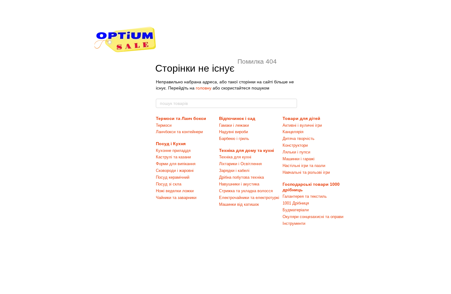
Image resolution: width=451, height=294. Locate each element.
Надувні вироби (233, 131)
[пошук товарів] (292, 103)
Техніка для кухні (235, 157)
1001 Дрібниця (296, 203)
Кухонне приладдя (173, 150)
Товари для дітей (301, 118)
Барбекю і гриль (234, 138)
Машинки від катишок (239, 204)
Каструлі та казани (173, 157)
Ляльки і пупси (296, 152)
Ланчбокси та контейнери (179, 131)
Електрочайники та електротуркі (249, 197)
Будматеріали (296, 210)
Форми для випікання (175, 163)
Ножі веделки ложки (175, 191)
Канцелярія (293, 131)
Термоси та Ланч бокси (181, 118)
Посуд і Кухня (171, 143)
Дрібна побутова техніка (241, 177)
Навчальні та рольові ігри (306, 172)
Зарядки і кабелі (234, 170)
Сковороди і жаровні (175, 170)
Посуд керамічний (172, 177)
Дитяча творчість (298, 138)
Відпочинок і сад (237, 118)
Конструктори (295, 145)
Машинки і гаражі (298, 159)
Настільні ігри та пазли (304, 165)
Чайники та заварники (176, 197)
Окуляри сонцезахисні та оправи (313, 216)
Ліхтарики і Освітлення (240, 163)
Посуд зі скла (168, 184)
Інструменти (294, 223)
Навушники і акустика (239, 184)
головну (203, 87)
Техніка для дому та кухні (246, 150)
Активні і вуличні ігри (302, 125)
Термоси (164, 125)
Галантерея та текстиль (305, 196)
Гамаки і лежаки (234, 125)
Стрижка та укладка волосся (246, 191)
